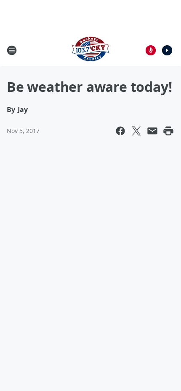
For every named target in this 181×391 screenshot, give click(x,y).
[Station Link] (90, 50)
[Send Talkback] (151, 50)
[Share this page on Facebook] (120, 131)
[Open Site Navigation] (12, 50)
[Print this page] (168, 131)
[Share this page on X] (136, 131)
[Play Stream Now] (167, 50)
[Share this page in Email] (152, 131)
